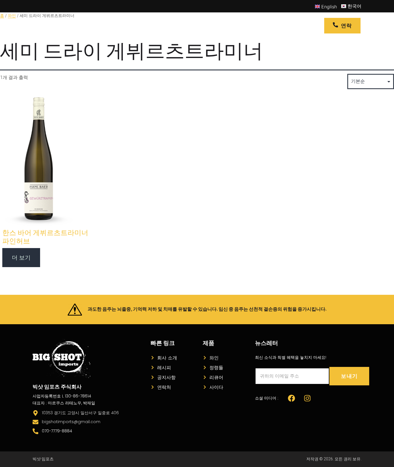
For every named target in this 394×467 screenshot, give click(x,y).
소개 (208, 25)
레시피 (188, 25)
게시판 (228, 25)
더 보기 (21, 257)
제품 (162, 25)
